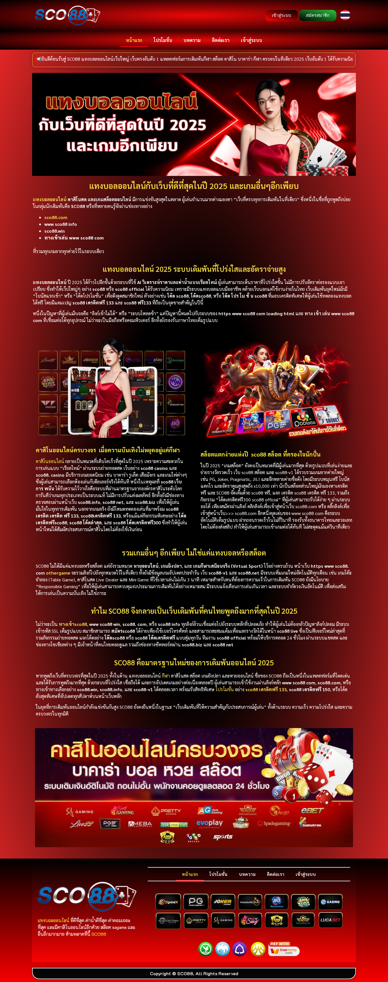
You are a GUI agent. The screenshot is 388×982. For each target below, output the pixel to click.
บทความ (192, 40)
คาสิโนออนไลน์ (50, 461)
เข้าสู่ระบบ (251, 40)
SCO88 (98, 934)
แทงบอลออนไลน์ (49, 199)
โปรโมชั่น (163, 40)
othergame (58, 573)
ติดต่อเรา (221, 40)
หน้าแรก (134, 40)
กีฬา (166, 676)
